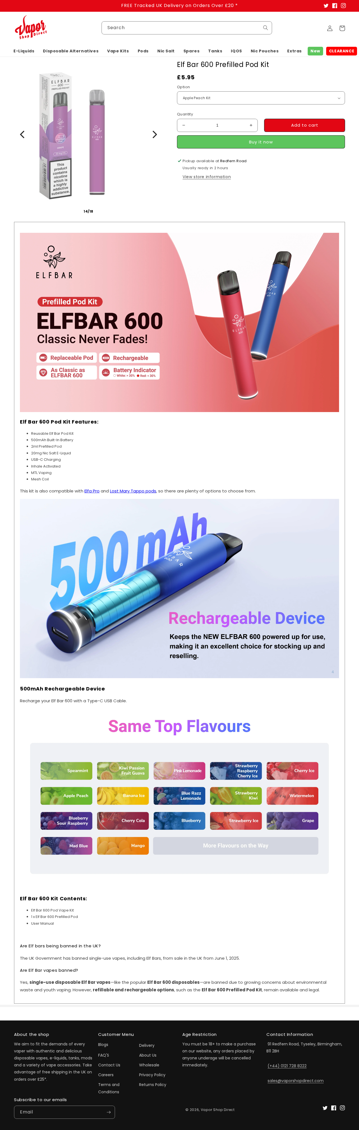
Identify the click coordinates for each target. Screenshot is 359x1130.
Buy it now (261, 142)
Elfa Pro (92, 491)
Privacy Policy (152, 1075)
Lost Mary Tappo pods (133, 491)
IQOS (236, 51)
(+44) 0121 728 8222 (287, 1066)
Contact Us (109, 1065)
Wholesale (149, 1065)
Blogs (103, 1044)
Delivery (147, 1045)
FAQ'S (103, 1055)
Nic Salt (166, 51)
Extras (294, 51)
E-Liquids (23, 51)
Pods (143, 51)
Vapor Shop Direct (218, 1109)
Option (183, 87)
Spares (191, 51)
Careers (106, 1075)
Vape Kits (118, 51)
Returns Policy (152, 1084)
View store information (207, 177)
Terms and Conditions (108, 1088)
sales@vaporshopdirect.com (296, 1081)
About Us (148, 1055)
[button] (24, 51)
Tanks (215, 51)
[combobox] (187, 28)
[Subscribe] (108, 1112)
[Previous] (22, 134)
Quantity (185, 114)
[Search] (265, 28)
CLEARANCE (341, 51)
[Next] (155, 134)
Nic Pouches (265, 51)
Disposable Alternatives (70, 51)
